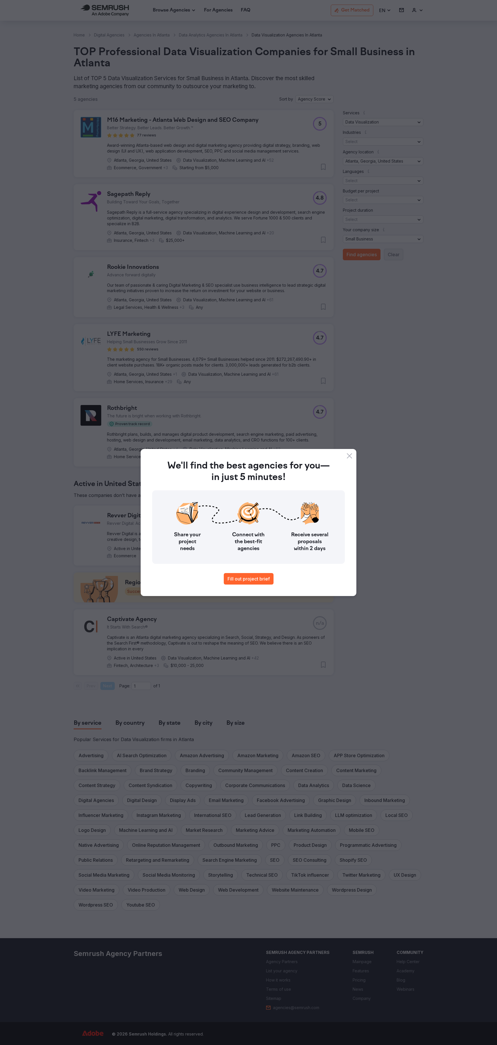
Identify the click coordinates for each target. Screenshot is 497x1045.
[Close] (349, 456)
